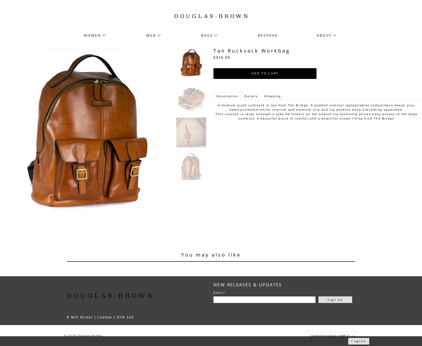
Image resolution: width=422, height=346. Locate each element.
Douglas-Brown (90, 335)
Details (251, 96)
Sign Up (335, 300)
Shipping (272, 96)
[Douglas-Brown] (211, 16)
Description (227, 96)
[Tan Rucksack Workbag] (86, 132)
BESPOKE (268, 35)
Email (219, 292)
